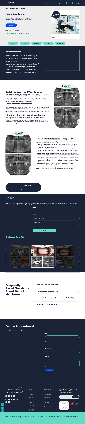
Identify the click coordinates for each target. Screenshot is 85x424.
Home (34, 3)
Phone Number (36, 222)
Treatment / (13, 8)
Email (34, 214)
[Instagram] (2, 408)
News (63, 3)
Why (13, 43)
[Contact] (2, 404)
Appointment (60, 43)
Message (47, 356)
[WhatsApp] (2, 411)
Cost (25, 43)
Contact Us (69, 2)
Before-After (37, 43)
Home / (7, 8)
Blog (59, 3)
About (54, 3)
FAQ (48, 43)
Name (34, 207)
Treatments (40, 3)
